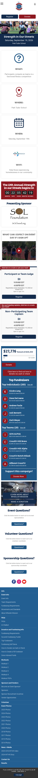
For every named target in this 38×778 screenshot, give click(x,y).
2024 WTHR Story (7, 755)
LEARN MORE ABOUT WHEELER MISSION (19, 495)
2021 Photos (6, 724)
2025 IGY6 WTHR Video (9, 751)
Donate (27, 17)
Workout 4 (5, 675)
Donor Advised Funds (8, 655)
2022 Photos (6, 721)
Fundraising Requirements (10, 606)
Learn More (20, 771)
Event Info (4, 598)
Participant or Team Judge (19, 274)
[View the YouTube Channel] (24, 582)
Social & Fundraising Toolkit (11, 637)
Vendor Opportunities (8, 698)
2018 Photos (6, 732)
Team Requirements (8, 602)
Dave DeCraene (16, 398)
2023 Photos (6, 717)
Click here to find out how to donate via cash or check (19, 373)
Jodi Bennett (15, 413)
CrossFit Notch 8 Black (19, 456)
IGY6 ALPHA (15, 434)
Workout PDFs (6, 678)
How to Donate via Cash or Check (13, 648)
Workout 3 (5, 671)
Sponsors (4, 690)
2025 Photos (6, 710)
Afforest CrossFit (17, 463)
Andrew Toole (15, 405)
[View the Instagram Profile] (19, 582)
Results (4, 763)
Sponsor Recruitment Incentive (12, 694)
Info (2, 591)
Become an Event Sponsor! (10, 686)
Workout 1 (5, 664)
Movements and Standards (10, 609)
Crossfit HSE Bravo (18, 441)
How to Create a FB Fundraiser (12, 652)
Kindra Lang (15, 391)
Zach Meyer (14, 420)
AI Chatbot (5, 625)
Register (9, 17)
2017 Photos (6, 735)
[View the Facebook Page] (14, 582)
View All (30, 385)
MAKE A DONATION (19, 502)
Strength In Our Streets (19, 37)
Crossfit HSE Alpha (18, 448)
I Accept (19, 775)
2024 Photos (6, 713)
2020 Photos (6, 728)
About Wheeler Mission (9, 613)
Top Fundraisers (7, 641)
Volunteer (5, 702)
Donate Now (18, 476)
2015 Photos (6, 739)
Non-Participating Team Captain (19, 312)
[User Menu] (35, 4)
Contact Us (5, 759)
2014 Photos (6, 743)
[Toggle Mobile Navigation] (2, 4)
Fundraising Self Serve (9, 644)
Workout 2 (5, 667)
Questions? (19, 524)
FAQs (3, 621)
